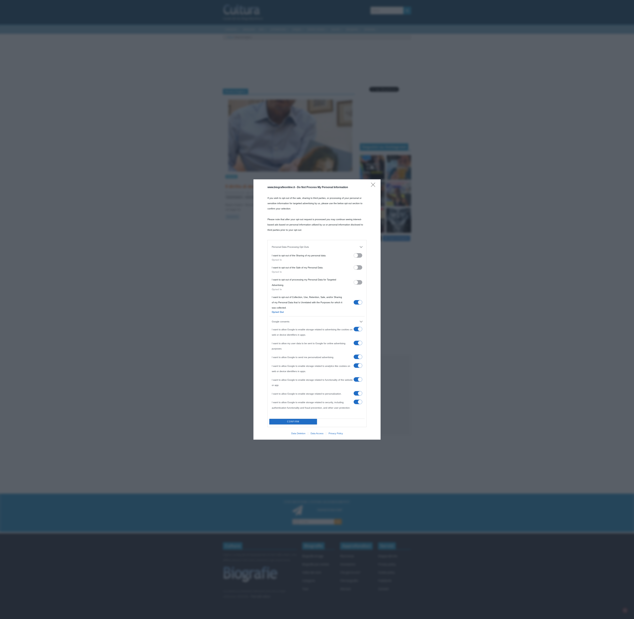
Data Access (317, 433)
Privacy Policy (336, 433)
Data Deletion (298, 433)
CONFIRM (293, 421)
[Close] (374, 186)
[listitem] (317, 247)
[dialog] (317, 309)
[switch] (358, 255)
